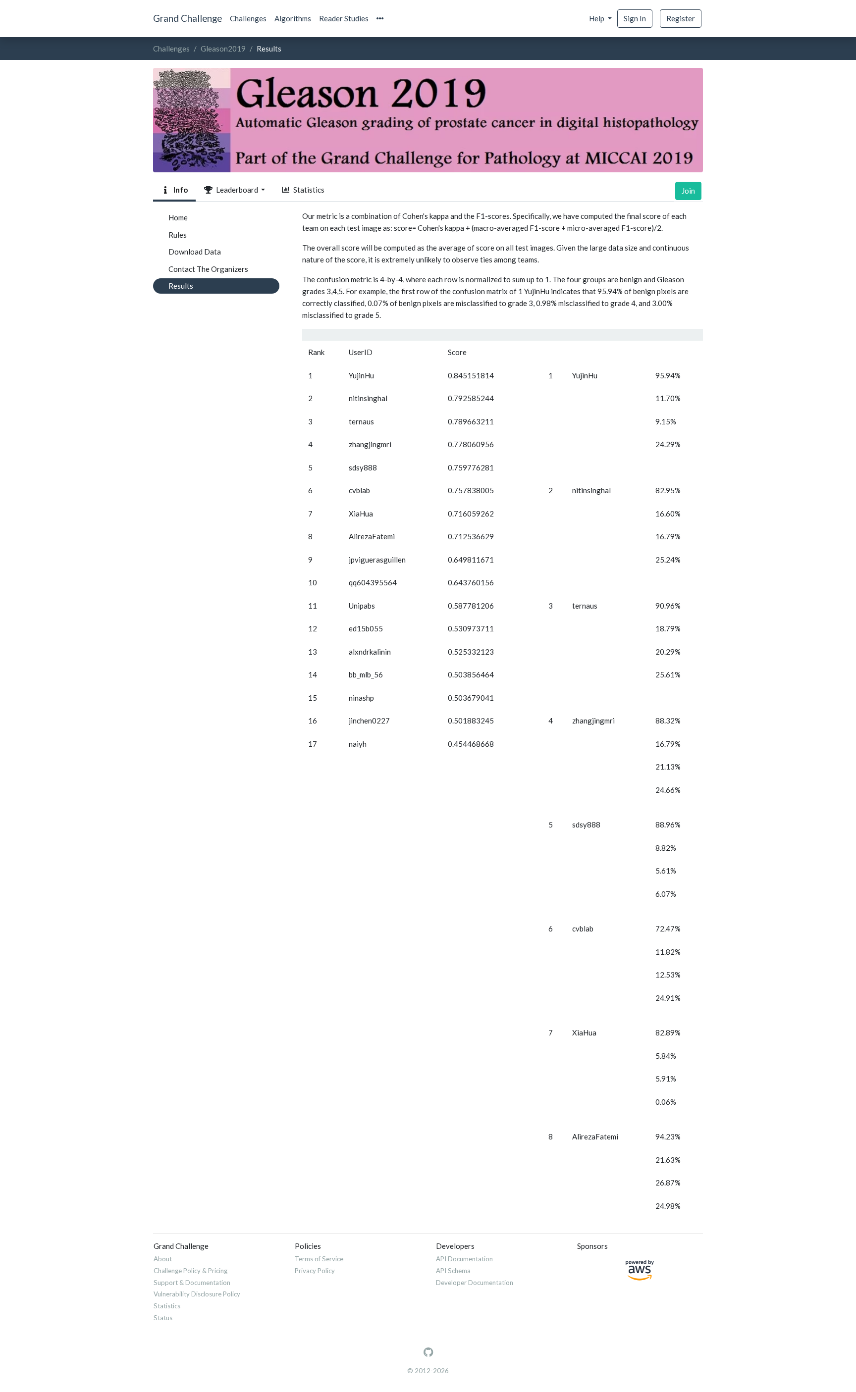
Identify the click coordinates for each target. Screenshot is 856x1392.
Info (179, 189)
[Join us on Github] (428, 1352)
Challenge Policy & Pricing (190, 1271)
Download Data (194, 251)
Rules (177, 234)
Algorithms (292, 18)
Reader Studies (344, 18)
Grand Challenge (187, 18)
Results (180, 285)
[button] (380, 18)
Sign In (635, 18)
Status (163, 1318)
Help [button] (597, 18)
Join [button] (688, 190)
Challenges (248, 18)
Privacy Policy (315, 1271)
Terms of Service (319, 1259)
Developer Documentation (474, 1283)
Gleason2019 (223, 48)
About (163, 1259)
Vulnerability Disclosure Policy (197, 1294)
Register (680, 18)
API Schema (453, 1271)
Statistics (307, 189)
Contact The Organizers (208, 268)
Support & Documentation (192, 1283)
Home (178, 217)
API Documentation (464, 1259)
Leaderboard (236, 189)
